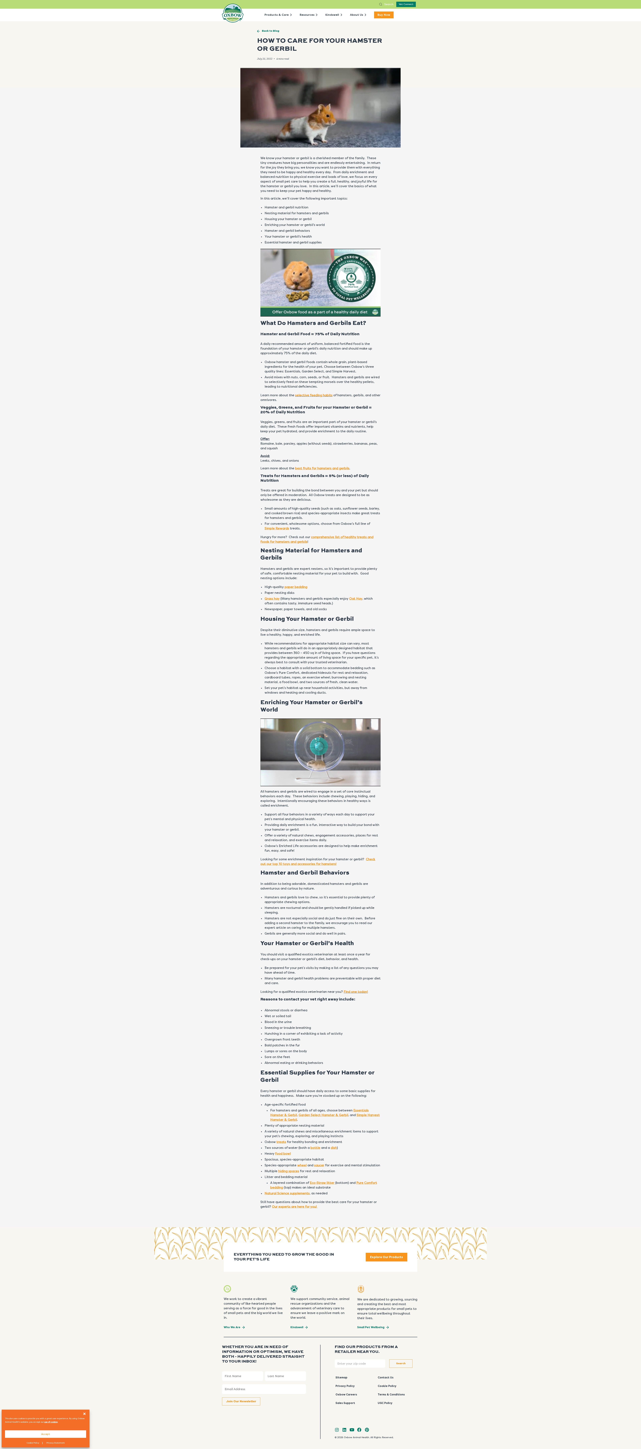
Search (388, 4)
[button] (84, 1413)
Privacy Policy (345, 1386)
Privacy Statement (55, 1443)
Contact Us (385, 1377)
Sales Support (345, 1403)
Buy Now (383, 14)
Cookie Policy (33, 1443)
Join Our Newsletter (241, 1401)
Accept (45, 1434)
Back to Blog (270, 31)
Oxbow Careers (346, 1394)
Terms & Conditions (391, 1394)
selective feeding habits (314, 395)
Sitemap (341, 1377)
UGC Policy (385, 1403)
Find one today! (356, 992)
